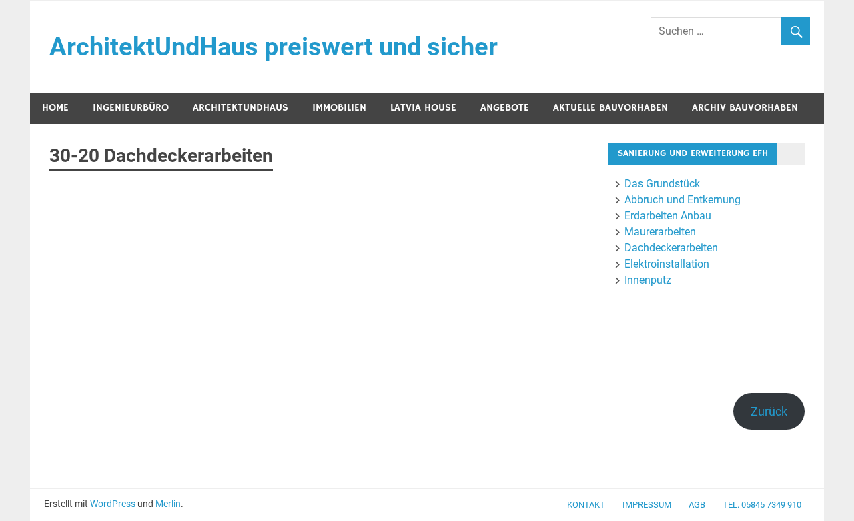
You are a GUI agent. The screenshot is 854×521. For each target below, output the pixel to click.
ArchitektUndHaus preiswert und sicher (273, 46)
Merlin (168, 503)
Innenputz (647, 280)
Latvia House (423, 107)
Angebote (504, 107)
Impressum (646, 505)
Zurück (769, 411)
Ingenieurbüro (131, 107)
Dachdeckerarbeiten (671, 247)
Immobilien (339, 107)
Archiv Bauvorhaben (745, 107)
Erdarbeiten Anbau (667, 215)
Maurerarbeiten (660, 231)
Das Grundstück (662, 183)
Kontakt (586, 505)
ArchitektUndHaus (240, 107)
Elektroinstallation (666, 263)
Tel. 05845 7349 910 (762, 505)
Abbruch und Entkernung (682, 199)
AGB (697, 505)
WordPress (112, 503)
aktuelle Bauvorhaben (610, 107)
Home (55, 107)
